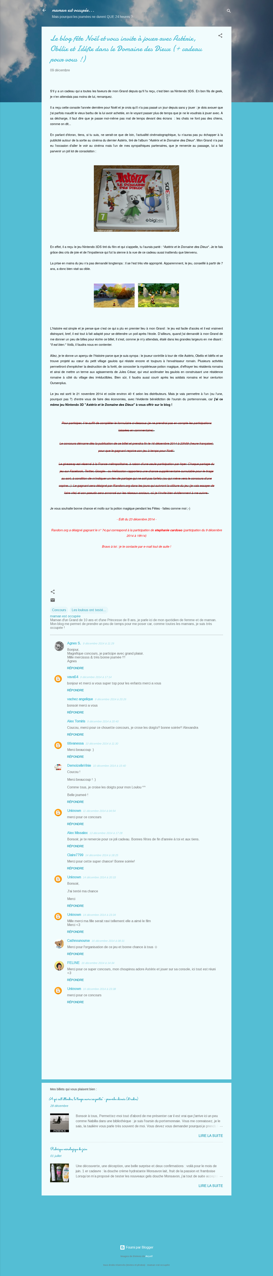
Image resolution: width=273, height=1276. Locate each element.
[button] (220, 36)
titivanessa (75, 743)
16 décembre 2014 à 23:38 (99, 989)
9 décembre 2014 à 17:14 (95, 677)
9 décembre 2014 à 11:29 (98, 643)
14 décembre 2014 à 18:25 (101, 855)
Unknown (74, 810)
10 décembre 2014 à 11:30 (101, 743)
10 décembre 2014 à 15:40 (109, 765)
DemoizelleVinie (79, 765)
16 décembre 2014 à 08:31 (107, 940)
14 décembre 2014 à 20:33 (99, 877)
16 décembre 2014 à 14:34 (97, 963)
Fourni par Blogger (139, 1247)
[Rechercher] (228, 11)
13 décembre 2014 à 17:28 (105, 833)
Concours (59, 610)
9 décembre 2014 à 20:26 (110, 699)
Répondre (75, 668)
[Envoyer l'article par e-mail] (52, 601)
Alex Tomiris (76, 721)
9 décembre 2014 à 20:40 (102, 721)
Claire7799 (75, 855)
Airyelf (148, 1256)
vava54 (72, 677)
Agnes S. (74, 643)
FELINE (73, 963)
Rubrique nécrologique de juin (68, 1149)
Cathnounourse (78, 940)
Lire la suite (211, 1136)
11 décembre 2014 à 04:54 (99, 810)
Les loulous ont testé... (89, 610)
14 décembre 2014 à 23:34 (99, 914)
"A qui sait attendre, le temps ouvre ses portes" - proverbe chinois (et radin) (94, 1099)
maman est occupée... (73, 10)
